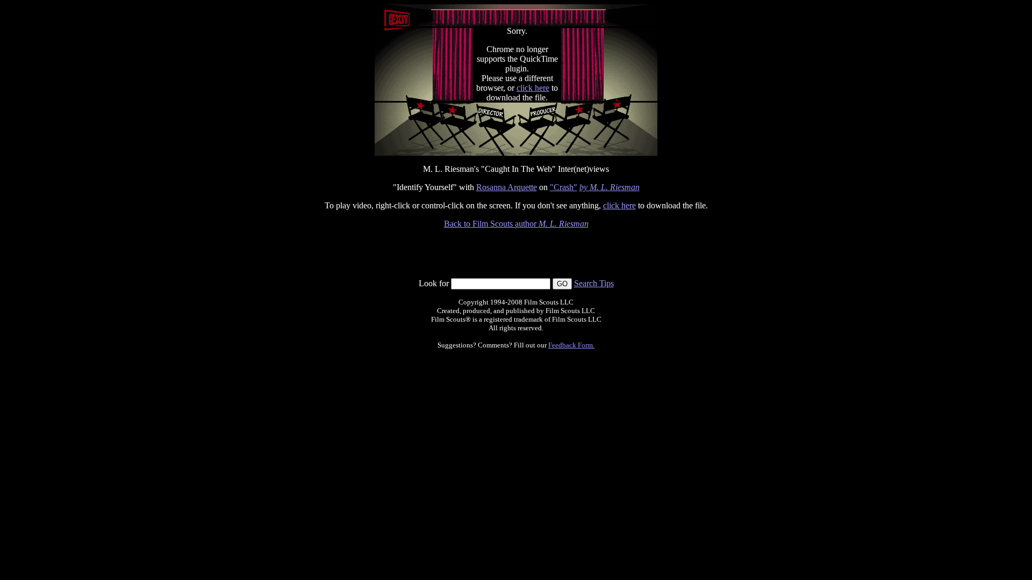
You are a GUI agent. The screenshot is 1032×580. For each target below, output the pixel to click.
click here (533, 87)
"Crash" (563, 187)
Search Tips (594, 283)
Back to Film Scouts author (516, 223)
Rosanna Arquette (506, 187)
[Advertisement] (516, 253)
